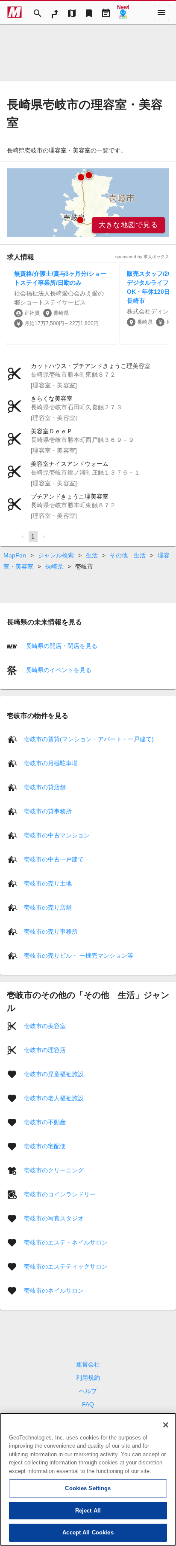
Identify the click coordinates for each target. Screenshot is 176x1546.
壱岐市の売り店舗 (48, 907)
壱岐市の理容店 (45, 1050)
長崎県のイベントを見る (57, 669)
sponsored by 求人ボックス (142, 256)
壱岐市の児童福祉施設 (54, 1074)
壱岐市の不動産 (45, 1122)
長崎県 (54, 566)
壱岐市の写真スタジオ (54, 1218)
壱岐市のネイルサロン (54, 1290)
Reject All (88, 1510)
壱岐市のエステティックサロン (66, 1266)
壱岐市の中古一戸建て (54, 859)
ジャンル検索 (56, 555)
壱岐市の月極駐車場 (51, 763)
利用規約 (88, 1377)
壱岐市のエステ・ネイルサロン (66, 1242)
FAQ (88, 1404)
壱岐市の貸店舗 (45, 787)
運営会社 (88, 1364)
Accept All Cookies (87, 1532)
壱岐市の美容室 (45, 1026)
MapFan (14, 555)
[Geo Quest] (123, 12)
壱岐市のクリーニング (54, 1170)
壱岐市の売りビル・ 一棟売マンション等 (78, 955)
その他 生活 (128, 555)
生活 (92, 555)
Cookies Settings (88, 1488)
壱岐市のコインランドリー (60, 1194)
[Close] (165, 1424)
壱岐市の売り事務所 (51, 931)
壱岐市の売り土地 (48, 883)
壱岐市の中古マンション (57, 835)
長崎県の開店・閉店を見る (60, 645)
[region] (88, 202)
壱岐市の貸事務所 (48, 811)
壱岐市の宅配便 (45, 1146)
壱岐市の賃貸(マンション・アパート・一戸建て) (89, 739)
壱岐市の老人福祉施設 (54, 1098)
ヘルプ (88, 1391)
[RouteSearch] (54, 12)
